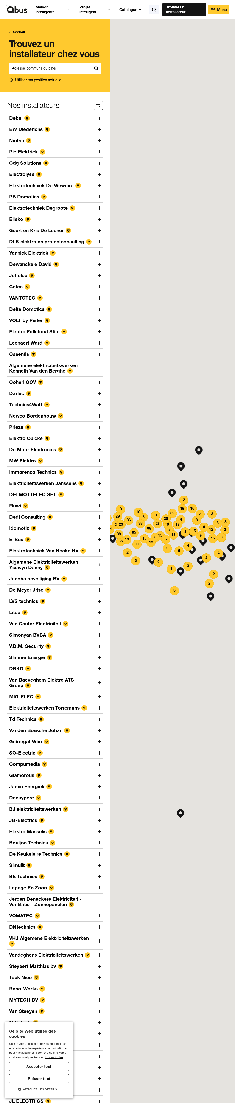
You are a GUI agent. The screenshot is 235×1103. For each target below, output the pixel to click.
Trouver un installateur (175, 9)
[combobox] (50, 68)
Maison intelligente (45, 9)
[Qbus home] (16, 9)
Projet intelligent (87, 9)
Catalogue (128, 9)
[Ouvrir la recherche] (154, 9)
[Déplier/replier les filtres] (98, 105)
